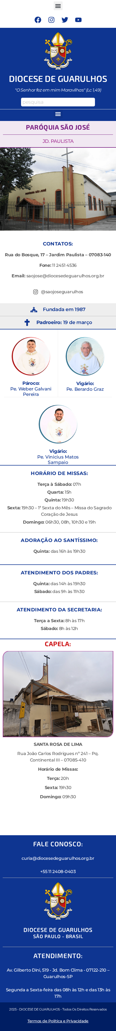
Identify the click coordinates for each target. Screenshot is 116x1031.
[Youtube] (78, 19)
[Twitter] (64, 19)
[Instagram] (51, 19)
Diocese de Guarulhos (58, 78)
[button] (58, 5)
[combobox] (58, 102)
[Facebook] (38, 19)
